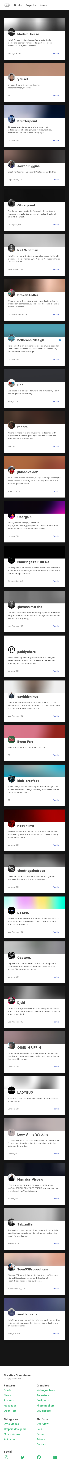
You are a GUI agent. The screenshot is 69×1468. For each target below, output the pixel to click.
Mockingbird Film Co (33, 562)
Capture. (24, 958)
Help (39, 1429)
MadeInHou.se (28, 34)
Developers (43, 1410)
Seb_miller (25, 1224)
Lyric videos (11, 1423)
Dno (20, 385)
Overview (42, 1423)
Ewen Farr (25, 742)
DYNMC (23, 913)
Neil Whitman (27, 250)
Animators (42, 1395)
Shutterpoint (27, 121)
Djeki (21, 1003)
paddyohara (26, 652)
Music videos (12, 1434)
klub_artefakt (28, 781)
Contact (41, 1444)
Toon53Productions (32, 1269)
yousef (22, 79)
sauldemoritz (27, 1314)
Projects (31, 5)
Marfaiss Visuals (30, 1179)
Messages (10, 1405)
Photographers (45, 1405)
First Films (25, 826)
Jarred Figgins (28, 166)
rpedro (22, 427)
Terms (40, 1434)
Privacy (41, 1439)
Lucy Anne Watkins (32, 1134)
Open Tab (10, 1410)
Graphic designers (15, 1429)
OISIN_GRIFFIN (29, 1047)
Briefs (18, 5)
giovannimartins (29, 607)
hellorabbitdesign (30, 340)
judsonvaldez (27, 472)
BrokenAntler (27, 295)
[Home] (7, 5)
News (43, 5)
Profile (56, 53)
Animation (10, 1439)
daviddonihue (27, 697)
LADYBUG (25, 1092)
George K (24, 517)
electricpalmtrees (31, 871)
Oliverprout (26, 205)
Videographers (45, 1390)
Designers (42, 1400)
